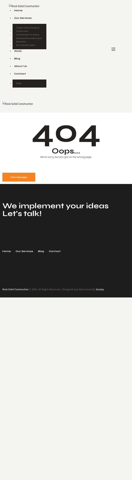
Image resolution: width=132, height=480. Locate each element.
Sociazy (100, 289)
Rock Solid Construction (15, 289)
